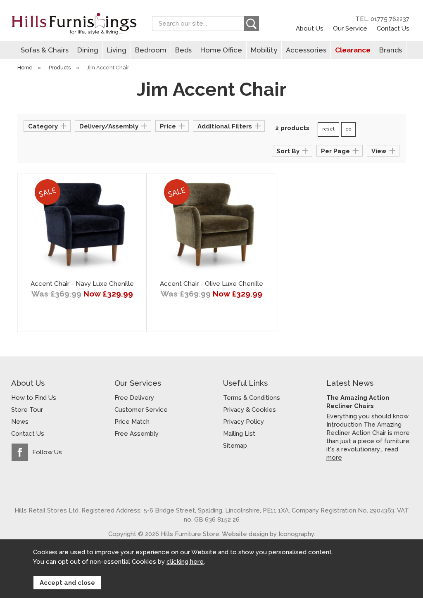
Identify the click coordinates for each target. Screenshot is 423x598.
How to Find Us (33, 397)
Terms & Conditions (251, 397)
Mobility (264, 50)
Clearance (353, 50)
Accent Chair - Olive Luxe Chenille (211, 283)
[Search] (251, 23)
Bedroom (150, 50)
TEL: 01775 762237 (382, 19)
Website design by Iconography (268, 533)
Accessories (306, 50)
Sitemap (235, 445)
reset (328, 129)
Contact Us (393, 28)
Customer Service (141, 409)
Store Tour (27, 409)
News (20, 421)
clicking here (185, 561)
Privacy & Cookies (249, 409)
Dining (87, 50)
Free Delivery (134, 397)
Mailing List (239, 433)
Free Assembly (136, 433)
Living (116, 50)
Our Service (350, 28)
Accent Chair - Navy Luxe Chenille (82, 283)
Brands (390, 50)
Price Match (132, 421)
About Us (309, 28)
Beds (183, 50)
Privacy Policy (243, 421)
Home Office (221, 50)
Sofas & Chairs (45, 50)
